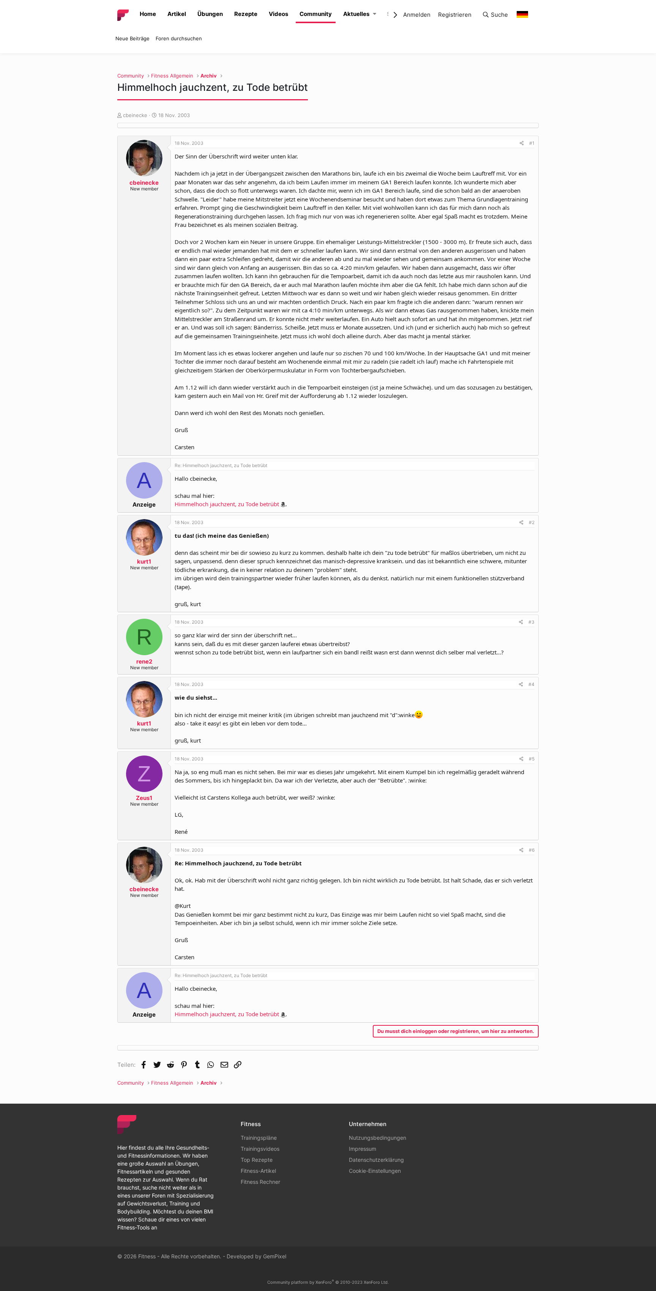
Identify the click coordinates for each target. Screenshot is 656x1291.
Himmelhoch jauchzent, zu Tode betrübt (227, 504)
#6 (532, 850)
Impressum (362, 1148)
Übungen (210, 13)
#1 (532, 143)
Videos (278, 13)
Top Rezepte (257, 1159)
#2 (532, 522)
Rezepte (245, 13)
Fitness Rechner (260, 1182)
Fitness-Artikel (258, 1170)
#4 (531, 684)
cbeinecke (135, 115)
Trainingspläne (259, 1137)
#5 (532, 759)
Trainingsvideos (260, 1148)
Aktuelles (356, 13)
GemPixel (274, 1256)
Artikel (176, 13)
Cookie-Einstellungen (375, 1170)
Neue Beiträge (132, 38)
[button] (374, 14)
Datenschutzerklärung (376, 1159)
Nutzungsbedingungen (377, 1137)
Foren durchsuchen (179, 38)
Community (316, 13)
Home (148, 13)
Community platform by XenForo (328, 1282)
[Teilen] (522, 143)
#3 (531, 622)
